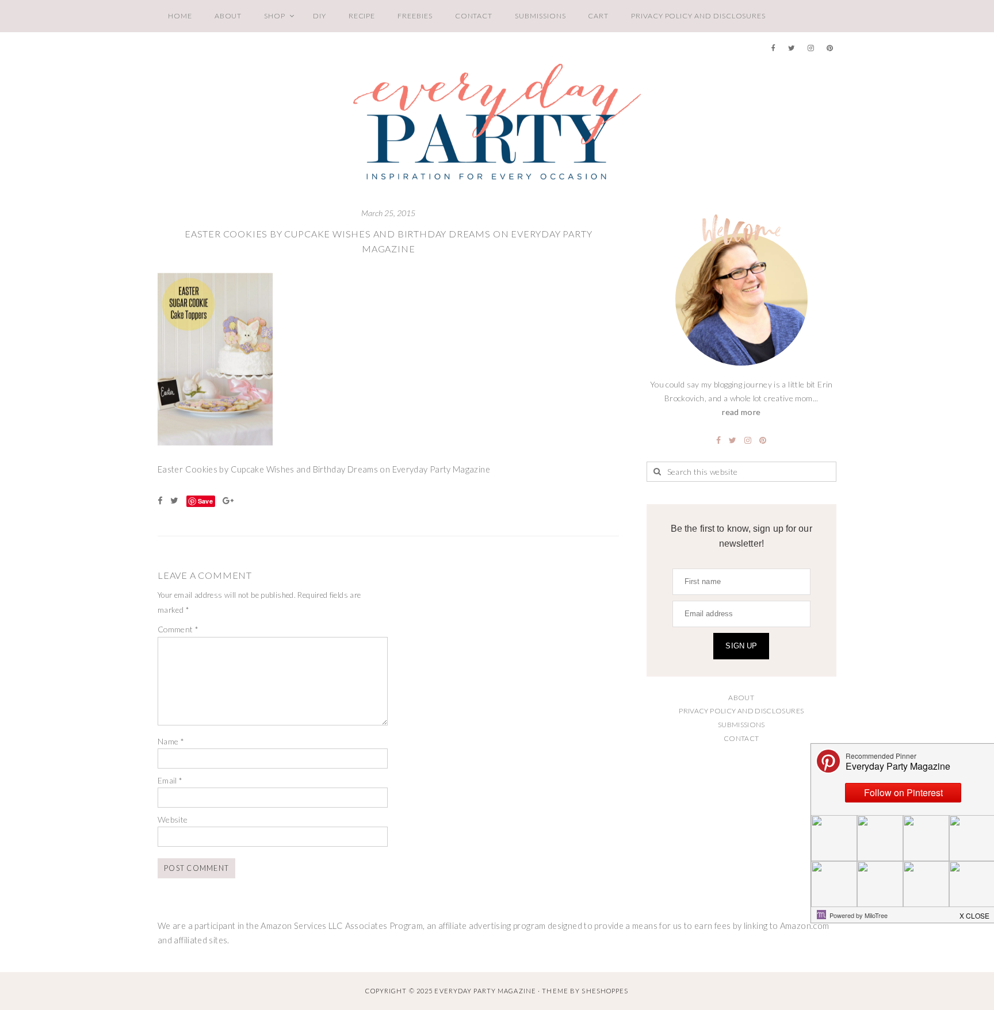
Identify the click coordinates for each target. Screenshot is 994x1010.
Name (171, 741)
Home (180, 15)
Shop (274, 15)
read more (741, 412)
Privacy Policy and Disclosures (698, 15)
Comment (178, 629)
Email (170, 780)
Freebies (414, 15)
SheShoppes (605, 990)
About (228, 15)
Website (173, 819)
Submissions (540, 15)
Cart (598, 15)
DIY (319, 15)
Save (205, 501)
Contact (474, 15)
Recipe (362, 15)
